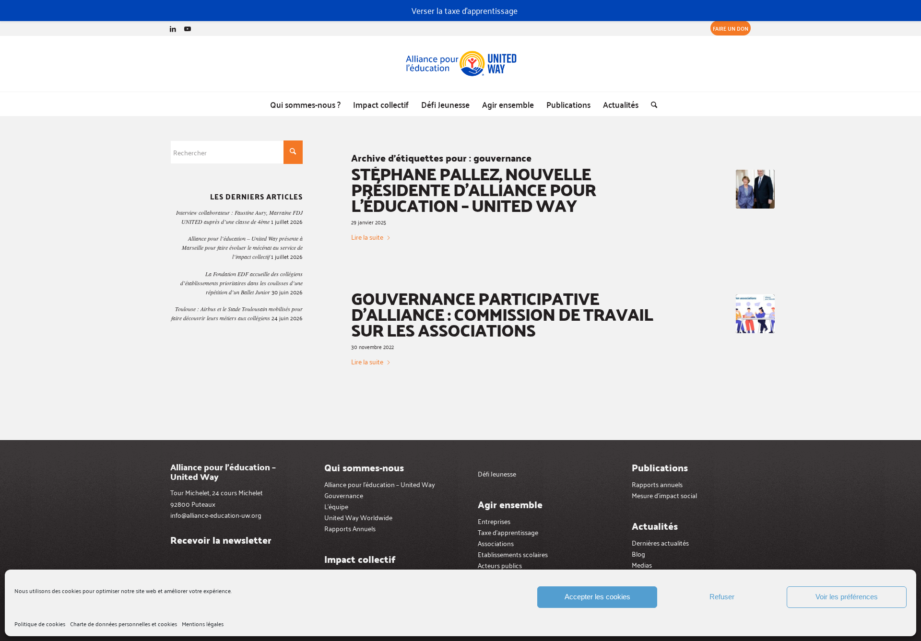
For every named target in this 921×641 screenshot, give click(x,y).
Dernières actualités (660, 542)
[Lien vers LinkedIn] (173, 28)
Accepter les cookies (597, 597)
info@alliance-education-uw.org (215, 515)
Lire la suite (367, 237)
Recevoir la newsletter (221, 540)
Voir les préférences (846, 597)
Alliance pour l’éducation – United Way (379, 484)
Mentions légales (203, 623)
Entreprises (494, 521)
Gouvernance (343, 495)
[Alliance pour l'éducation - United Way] (460, 64)
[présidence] (755, 189)
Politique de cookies (39, 623)
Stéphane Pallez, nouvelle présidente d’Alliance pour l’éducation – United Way (473, 189)
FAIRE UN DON (730, 28)
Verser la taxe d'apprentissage (465, 10)
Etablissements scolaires (513, 554)
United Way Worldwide (358, 517)
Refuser (721, 597)
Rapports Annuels (350, 528)
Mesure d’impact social (664, 495)
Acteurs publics (500, 565)
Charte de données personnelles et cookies (123, 623)
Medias (642, 565)
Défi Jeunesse (497, 473)
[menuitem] (728, 28)
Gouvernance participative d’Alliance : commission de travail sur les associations (502, 314)
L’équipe (336, 506)
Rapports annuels (657, 484)
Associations (496, 543)
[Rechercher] (651, 104)
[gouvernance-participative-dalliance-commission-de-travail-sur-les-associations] (755, 313)
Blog (638, 553)
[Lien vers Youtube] (187, 28)
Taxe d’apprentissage (508, 532)
